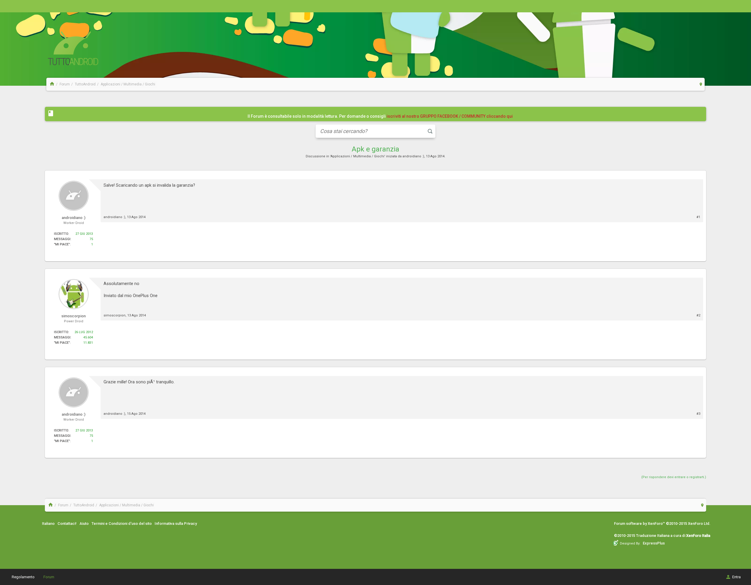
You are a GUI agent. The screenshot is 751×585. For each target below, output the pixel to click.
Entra (736, 577)
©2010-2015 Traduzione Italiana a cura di (662, 535)
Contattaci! (67, 523)
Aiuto (84, 523)
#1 (698, 217)
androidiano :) (413, 156)
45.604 (88, 337)
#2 (698, 315)
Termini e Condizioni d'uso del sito (122, 523)
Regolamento (23, 577)
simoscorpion (115, 315)
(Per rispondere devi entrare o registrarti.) (673, 477)
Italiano (48, 523)
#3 (698, 414)
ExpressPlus (654, 543)
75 (91, 239)
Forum (48, 577)
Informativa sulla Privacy (176, 523)
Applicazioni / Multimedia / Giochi (357, 156)
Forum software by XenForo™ (662, 523)
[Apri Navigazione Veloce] (701, 84)
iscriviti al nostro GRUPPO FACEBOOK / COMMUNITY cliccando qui (450, 116)
